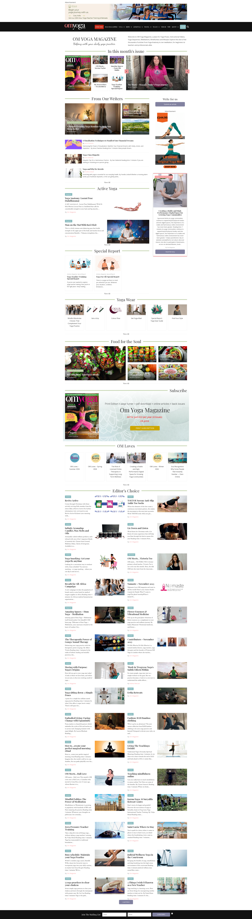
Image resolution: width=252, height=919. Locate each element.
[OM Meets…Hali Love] (110, 777)
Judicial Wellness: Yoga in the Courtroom (140, 856)
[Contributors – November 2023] (172, 642)
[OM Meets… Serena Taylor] (100, 60)
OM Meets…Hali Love (76, 773)
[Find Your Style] (177, 310)
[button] (170, 104)
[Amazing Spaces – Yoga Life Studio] (116, 60)
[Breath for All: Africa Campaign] (110, 587)
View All (107, 182)
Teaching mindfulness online (138, 775)
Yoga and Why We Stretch (93, 169)
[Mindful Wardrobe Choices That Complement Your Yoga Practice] (74, 310)
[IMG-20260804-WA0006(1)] (126, 12)
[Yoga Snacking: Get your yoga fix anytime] (110, 562)
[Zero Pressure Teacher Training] (110, 830)
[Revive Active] (110, 504)
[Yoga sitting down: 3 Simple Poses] (110, 696)
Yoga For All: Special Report (107, 277)
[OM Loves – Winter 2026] (156, 458)
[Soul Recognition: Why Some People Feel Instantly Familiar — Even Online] (177, 458)
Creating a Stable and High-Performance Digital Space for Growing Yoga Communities (170, 213)
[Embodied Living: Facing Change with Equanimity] (110, 721)
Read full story (170, 252)
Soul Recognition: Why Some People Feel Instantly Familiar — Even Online (177, 471)
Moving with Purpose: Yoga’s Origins (76, 668)
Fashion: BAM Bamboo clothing (138, 719)
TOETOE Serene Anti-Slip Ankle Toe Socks (140, 502)
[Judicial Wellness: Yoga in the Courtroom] (172, 858)
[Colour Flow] (115, 310)
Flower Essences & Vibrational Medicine (138, 613)
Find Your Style (177, 318)
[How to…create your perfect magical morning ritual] (110, 749)
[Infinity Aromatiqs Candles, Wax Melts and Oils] (110, 531)
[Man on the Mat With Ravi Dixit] (128, 231)
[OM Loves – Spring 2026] (95, 458)
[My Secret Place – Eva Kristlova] (100, 78)
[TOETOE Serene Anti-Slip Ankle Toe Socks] (172, 504)
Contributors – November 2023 (140, 640)
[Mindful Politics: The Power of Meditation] (110, 802)
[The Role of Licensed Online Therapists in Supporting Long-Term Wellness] (115, 458)
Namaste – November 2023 (140, 583)
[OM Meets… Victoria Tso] (172, 562)
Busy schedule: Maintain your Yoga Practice (77, 856)
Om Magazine (71, 212)
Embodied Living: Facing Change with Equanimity (77, 719)
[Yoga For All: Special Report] (108, 263)
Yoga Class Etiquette (91, 155)
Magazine (68, 194)
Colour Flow (115, 318)
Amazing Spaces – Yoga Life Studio (117, 68)
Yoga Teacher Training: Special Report (116, 87)
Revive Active (71, 500)
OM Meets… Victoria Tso (139, 558)
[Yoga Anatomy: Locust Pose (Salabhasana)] (128, 205)
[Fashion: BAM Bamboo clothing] (172, 721)
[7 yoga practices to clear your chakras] (110, 886)
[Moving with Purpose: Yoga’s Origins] (110, 670)
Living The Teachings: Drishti (138, 747)
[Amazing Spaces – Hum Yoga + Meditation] (110, 615)
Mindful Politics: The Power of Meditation (75, 800)
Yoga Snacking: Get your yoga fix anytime (77, 559)
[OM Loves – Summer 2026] (74, 458)
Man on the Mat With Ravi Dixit (80, 224)
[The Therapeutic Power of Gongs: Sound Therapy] (110, 642)
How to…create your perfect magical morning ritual (78, 748)
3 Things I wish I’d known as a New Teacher (140, 883)
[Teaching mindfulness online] (172, 777)
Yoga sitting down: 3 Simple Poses (79, 694)
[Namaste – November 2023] (172, 587)
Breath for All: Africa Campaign (75, 585)
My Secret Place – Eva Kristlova (100, 86)
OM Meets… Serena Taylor (100, 67)
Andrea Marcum (135, 683)
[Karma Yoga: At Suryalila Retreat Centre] (172, 802)
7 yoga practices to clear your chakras (77, 883)
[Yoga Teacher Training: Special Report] (116, 78)
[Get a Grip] (95, 310)
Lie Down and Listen (137, 528)
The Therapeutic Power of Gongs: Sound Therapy (78, 640)
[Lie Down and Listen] (172, 531)
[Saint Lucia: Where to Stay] (172, 830)
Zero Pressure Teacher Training (76, 828)
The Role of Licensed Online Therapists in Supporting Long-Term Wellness (115, 471)
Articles (69, 274)
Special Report (82, 274)
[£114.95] (170, 142)
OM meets (131, 554)
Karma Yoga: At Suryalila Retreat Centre (140, 800)
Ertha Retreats (134, 692)
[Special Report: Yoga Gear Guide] (156, 310)
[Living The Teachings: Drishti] (172, 749)
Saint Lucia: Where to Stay (140, 826)
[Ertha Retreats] (172, 696)
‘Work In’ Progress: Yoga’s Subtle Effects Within (140, 668)
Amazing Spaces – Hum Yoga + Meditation (77, 613)
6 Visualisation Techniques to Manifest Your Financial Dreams (108, 140)
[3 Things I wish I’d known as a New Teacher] (172, 886)
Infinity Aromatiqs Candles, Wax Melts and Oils (77, 531)
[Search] (188, 26)
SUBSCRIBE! (161, 914)
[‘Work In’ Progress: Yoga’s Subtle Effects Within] (172, 670)
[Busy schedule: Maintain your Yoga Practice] (110, 858)
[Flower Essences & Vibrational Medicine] (172, 615)
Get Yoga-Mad (136, 318)
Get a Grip (95, 318)
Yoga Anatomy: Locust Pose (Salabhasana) (79, 199)
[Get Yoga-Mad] (136, 310)
